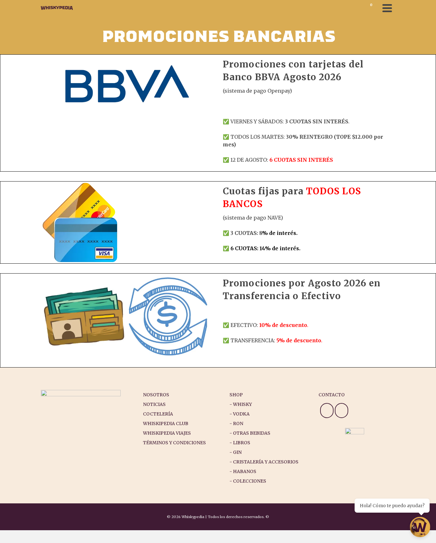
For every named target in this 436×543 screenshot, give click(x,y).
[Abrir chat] (420, 527)
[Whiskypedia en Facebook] (341, 410)
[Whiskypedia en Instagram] (327, 410)
